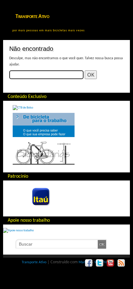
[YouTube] (110, 263)
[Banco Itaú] (33, 208)
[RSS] (121, 263)
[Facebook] (89, 263)
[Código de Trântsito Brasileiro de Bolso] (23, 107)
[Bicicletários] (44, 164)
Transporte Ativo (32, 17)
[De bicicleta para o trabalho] (44, 136)
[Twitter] (100, 263)
